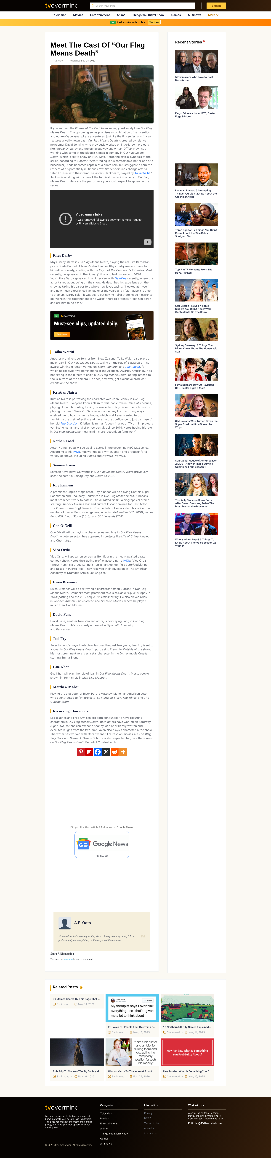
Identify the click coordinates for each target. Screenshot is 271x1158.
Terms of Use (151, 1123)
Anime (121, 15)
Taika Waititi (143, 173)
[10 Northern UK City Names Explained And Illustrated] (187, 1008)
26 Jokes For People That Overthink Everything (136, 1027)
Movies (78, 15)
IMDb (76, 451)
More (211, 15)
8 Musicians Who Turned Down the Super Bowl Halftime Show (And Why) (196, 424)
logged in (68, 959)
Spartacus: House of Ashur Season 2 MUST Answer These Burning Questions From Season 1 (196, 463)
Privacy (148, 1113)
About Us (149, 1128)
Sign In (216, 5)
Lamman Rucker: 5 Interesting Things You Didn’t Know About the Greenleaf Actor (196, 193)
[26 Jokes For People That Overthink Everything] (132, 1008)
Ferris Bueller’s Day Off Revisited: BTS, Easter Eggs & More (195, 386)
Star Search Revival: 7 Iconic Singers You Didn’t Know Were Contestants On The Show (193, 309)
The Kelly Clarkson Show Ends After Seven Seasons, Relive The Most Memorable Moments (194, 503)
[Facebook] (98, 752)
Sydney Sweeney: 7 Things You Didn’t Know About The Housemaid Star (196, 348)
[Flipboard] (89, 752)
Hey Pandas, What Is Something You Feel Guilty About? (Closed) (201, 1071)
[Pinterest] (81, 752)
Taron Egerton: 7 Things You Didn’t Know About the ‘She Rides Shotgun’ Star (196, 233)
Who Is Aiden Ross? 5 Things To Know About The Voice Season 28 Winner (195, 542)
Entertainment (100, 15)
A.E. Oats (59, 60)
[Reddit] (115, 752)
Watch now (154, 22)
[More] (123, 752)
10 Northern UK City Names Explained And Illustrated (195, 1027)
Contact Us (150, 1133)
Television (59, 15)
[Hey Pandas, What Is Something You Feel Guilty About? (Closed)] (187, 1052)
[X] (106, 752)
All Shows (194, 15)
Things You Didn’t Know (148, 15)
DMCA (147, 1118)
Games (176, 15)
